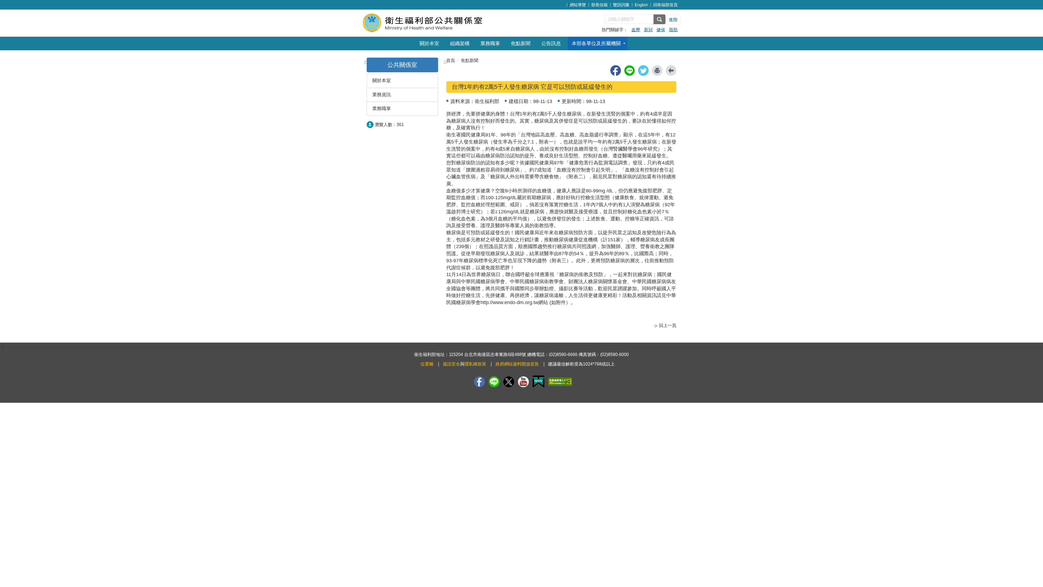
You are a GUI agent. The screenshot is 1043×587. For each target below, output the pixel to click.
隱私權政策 (475, 364)
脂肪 (673, 29)
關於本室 (429, 43)
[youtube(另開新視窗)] (523, 381)
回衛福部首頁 (665, 4)
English (641, 4)
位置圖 (426, 364)
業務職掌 (490, 43)
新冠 (648, 29)
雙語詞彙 (621, 4)
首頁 (450, 60)
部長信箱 (599, 4)
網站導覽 (578, 4)
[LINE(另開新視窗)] (494, 381)
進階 (673, 19)
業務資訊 (381, 94)
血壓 (636, 29)
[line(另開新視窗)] (629, 70)
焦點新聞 (520, 43)
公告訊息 (551, 43)
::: (569, 4)
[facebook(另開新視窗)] (615, 70)
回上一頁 (667, 325)
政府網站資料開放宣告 (517, 364)
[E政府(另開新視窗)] (538, 382)
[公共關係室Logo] (428, 22)
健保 (660, 29)
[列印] (657, 70)
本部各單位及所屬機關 (596, 43)
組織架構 (460, 43)
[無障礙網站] (560, 381)
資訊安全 (451, 364)
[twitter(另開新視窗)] (643, 70)
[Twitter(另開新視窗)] (508, 381)
